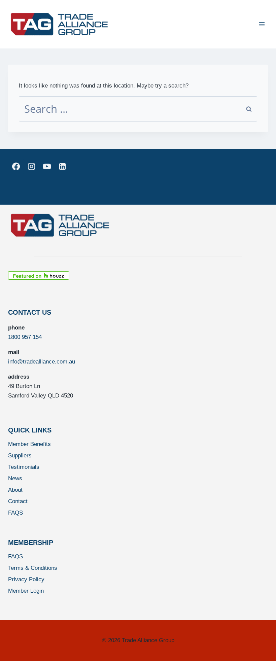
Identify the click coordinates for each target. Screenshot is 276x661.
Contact (18, 501)
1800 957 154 (25, 337)
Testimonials (23, 467)
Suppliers (20, 455)
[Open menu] (261, 24)
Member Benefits (29, 444)
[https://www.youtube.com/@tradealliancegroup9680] (47, 166)
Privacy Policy (26, 579)
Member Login (26, 591)
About (15, 490)
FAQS (15, 513)
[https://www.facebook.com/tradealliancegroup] (16, 166)
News (15, 478)
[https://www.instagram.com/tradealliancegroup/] (31, 166)
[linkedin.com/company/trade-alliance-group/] (62, 166)
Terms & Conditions (32, 568)
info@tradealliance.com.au (41, 361)
